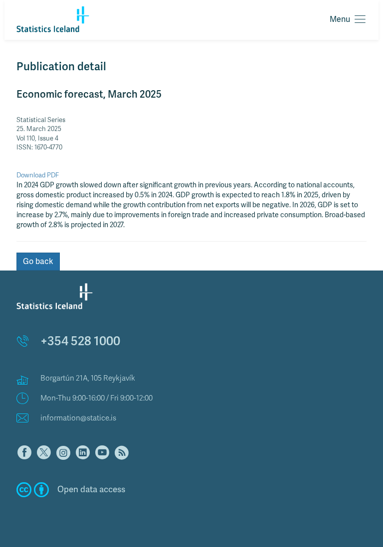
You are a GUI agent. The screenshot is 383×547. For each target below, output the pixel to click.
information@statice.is (78, 417)
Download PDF (37, 175)
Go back (38, 262)
